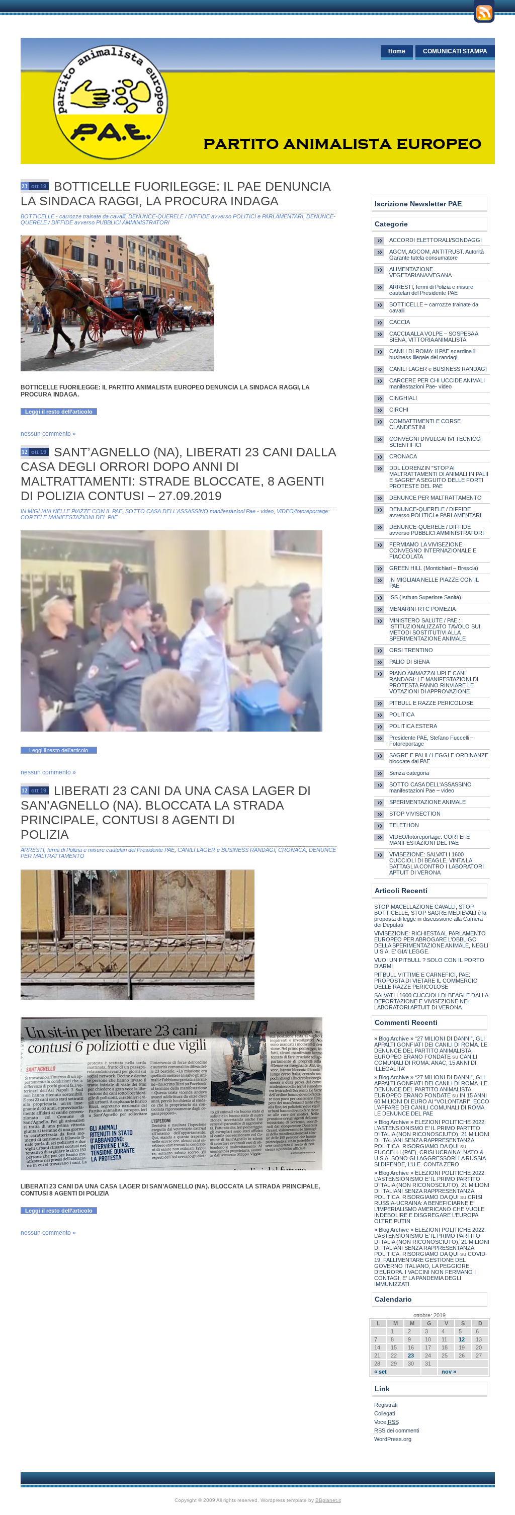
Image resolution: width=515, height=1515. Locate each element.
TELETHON (404, 825)
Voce (386, 1422)
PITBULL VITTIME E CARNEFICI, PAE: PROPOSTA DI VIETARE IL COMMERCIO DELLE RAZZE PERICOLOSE (426, 981)
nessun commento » (48, 433)
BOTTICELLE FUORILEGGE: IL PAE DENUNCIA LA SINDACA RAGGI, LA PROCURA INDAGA (175, 193)
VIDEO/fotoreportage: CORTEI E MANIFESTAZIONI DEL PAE (429, 840)
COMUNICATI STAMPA (455, 51)
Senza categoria (409, 773)
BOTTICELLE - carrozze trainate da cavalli (73, 216)
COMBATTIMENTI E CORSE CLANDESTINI (425, 424)
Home (396, 51)
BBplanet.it (328, 1500)
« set (380, 1372)
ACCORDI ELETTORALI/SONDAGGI (435, 240)
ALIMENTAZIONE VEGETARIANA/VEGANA (420, 272)
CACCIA (399, 322)
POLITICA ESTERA (413, 726)
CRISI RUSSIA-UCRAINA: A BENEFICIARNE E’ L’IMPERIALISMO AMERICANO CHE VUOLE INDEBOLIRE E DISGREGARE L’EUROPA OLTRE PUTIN (429, 1209)
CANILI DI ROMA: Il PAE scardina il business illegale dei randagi (432, 354)
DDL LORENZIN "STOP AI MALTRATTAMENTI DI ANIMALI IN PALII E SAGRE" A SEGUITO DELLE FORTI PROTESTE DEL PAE (438, 477)
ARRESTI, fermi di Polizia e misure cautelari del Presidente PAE (98, 850)
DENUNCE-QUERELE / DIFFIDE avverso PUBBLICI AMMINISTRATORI (436, 530)
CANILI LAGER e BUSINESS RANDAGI (226, 850)
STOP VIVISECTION (415, 814)
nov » (449, 1372)
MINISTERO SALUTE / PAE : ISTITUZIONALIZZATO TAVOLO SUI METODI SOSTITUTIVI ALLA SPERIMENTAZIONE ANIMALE (434, 629)
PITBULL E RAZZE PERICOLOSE (431, 703)
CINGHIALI (403, 398)
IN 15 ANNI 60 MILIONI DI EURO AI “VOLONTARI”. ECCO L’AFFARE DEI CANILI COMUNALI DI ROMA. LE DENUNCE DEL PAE (431, 1104)
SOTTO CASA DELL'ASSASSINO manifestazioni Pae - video (199, 511)
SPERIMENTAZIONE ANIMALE (427, 802)
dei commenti (396, 1430)
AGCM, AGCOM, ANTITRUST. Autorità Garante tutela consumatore (436, 255)
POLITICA (401, 714)
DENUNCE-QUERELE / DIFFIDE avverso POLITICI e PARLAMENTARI (215, 216)
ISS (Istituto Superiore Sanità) (425, 597)
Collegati (384, 1413)
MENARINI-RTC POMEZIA (422, 609)
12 (462, 1339)
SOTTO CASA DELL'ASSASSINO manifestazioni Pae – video (430, 787)
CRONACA (292, 850)
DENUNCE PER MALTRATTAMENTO (435, 498)
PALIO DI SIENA (409, 662)
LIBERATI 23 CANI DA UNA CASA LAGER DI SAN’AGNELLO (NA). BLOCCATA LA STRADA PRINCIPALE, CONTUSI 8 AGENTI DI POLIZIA (166, 812)
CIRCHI (398, 410)
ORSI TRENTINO (411, 650)
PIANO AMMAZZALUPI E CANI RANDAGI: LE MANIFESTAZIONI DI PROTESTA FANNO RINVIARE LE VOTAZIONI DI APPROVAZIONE (433, 682)
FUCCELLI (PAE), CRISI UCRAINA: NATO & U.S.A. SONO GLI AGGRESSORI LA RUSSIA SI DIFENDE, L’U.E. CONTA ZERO (429, 1158)
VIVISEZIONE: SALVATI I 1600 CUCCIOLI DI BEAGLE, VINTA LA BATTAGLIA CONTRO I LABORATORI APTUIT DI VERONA (436, 863)
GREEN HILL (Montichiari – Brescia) (433, 568)
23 (411, 1355)
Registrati (385, 1405)
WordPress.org (392, 1439)
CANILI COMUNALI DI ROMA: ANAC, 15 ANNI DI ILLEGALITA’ (425, 1063)
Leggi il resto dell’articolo (59, 412)
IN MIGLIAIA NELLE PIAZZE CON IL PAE (71, 511)
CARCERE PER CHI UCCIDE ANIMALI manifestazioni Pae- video (437, 383)
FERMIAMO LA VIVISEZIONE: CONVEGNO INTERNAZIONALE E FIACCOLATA (432, 550)
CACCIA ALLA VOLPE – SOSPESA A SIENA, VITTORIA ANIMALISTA (433, 337)
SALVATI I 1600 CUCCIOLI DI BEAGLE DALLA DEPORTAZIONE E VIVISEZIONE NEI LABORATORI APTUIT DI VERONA (431, 1001)
